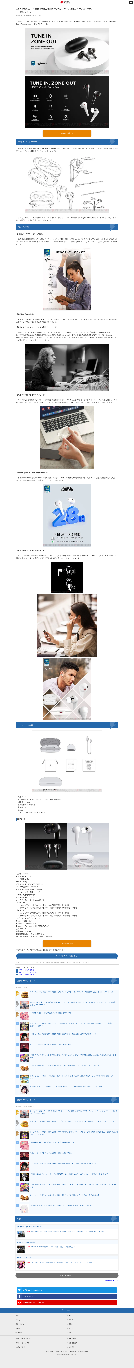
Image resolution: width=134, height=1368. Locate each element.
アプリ (30, 962)
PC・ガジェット (21, 1324)
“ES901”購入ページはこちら (66, 956)
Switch (18, 1328)
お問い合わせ (20, 1347)
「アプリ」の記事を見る (26, 970)
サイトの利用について (23, 1339)
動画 (70, 1332)
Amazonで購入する (67, 133)
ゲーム (71, 1316)
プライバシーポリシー (23, 1343)
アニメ (71, 1320)
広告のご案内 (73, 1343)
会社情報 (71, 1347)
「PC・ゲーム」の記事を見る (27, 972)
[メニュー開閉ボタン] (131, 2)
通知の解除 (72, 1339)
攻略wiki (19, 1332)
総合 (17, 1316)
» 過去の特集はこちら (111, 1280)
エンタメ (19, 1320)
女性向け (71, 1328)
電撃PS (71, 1324)
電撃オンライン (21, 962)
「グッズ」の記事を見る (26, 974)
